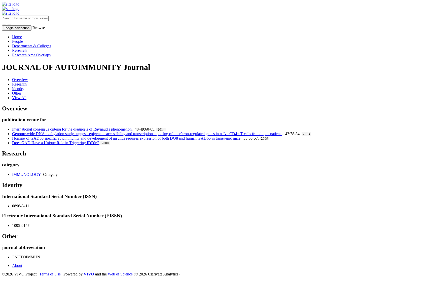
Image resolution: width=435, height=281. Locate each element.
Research (19, 50)
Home (17, 37)
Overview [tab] (20, 79)
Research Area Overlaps (31, 55)
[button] (4, 24)
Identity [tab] (18, 89)
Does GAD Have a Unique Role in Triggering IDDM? (55, 143)
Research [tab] (19, 84)
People (17, 41)
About (17, 265)
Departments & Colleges (31, 46)
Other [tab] (16, 93)
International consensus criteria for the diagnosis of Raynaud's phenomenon (72, 129)
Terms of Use (50, 274)
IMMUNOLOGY (26, 174)
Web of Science (120, 274)
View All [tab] (19, 98)
